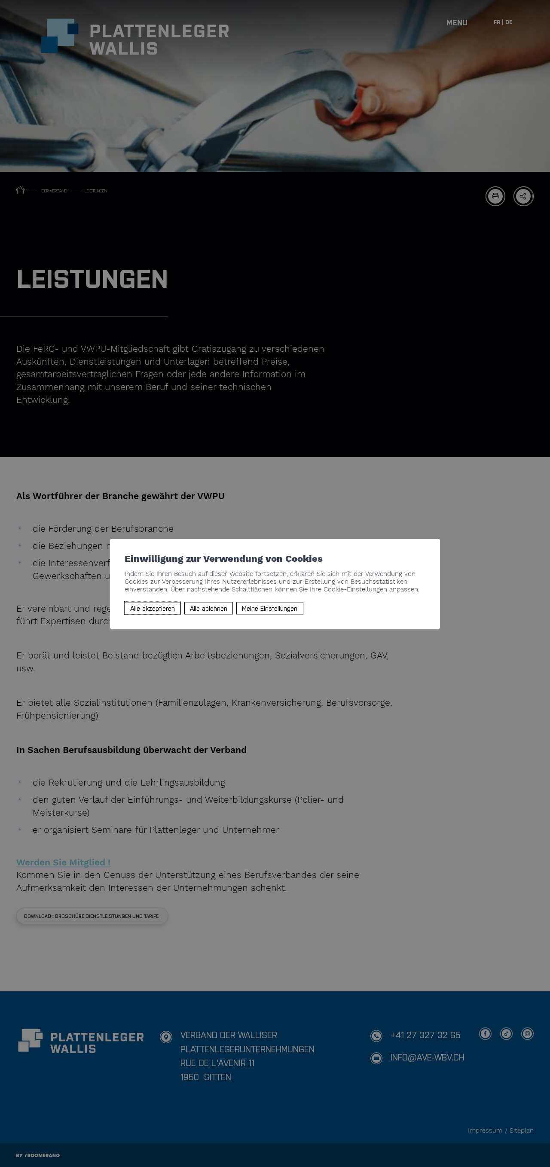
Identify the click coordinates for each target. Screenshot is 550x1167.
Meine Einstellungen (269, 608)
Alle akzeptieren (152, 608)
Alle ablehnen (208, 608)
